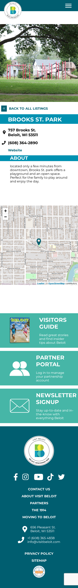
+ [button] (5, 210)
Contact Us (39, 489)
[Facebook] (15, 477)
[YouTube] (39, 477)
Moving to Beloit (39, 517)
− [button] (5, 216)
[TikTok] (50, 477)
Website (15, 150)
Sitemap (39, 560)
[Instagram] (25, 477)
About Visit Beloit (39, 496)
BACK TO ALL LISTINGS (28, 108)
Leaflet (40, 283)
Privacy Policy (39, 553)
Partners (39, 503)
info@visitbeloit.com (43, 542)
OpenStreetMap (56, 283)
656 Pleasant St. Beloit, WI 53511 (43, 529)
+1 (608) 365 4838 (41, 538)
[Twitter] (61, 477)
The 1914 (39, 510)
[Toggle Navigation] (68, 5)
